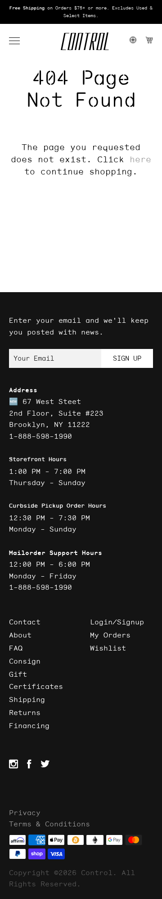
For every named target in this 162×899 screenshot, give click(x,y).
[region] (81, 12)
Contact (24, 621)
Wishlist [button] (108, 647)
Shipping (27, 699)
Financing (29, 725)
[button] (19, 41)
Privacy (24, 812)
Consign (24, 660)
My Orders (110, 634)
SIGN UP (127, 358)
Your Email (34, 358)
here (140, 159)
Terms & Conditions (49, 823)
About (20, 634)
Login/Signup (117, 621)
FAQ (15, 647)
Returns (24, 712)
